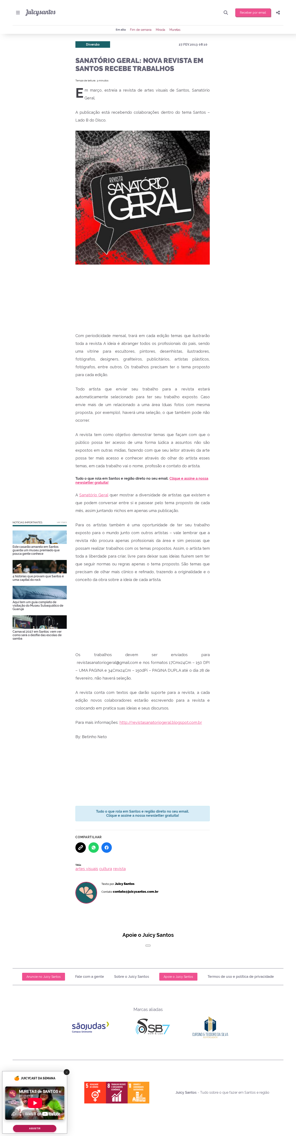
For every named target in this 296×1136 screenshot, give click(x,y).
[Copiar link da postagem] (80, 847)
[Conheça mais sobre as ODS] (116, 1092)
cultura (105, 868)
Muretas (175, 29)
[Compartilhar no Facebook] (106, 847)
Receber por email (253, 12)
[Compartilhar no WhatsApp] (93, 847)
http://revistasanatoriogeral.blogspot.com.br (160, 722)
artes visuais (86, 868)
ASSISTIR (34, 1128)
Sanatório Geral (93, 495)
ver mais (62, 522)
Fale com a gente (89, 977)
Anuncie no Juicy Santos (43, 976)
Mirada (160, 29)
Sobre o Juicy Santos (131, 977)
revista (119, 868)
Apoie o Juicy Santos (178, 976)
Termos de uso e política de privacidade (241, 977)
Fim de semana (140, 29)
